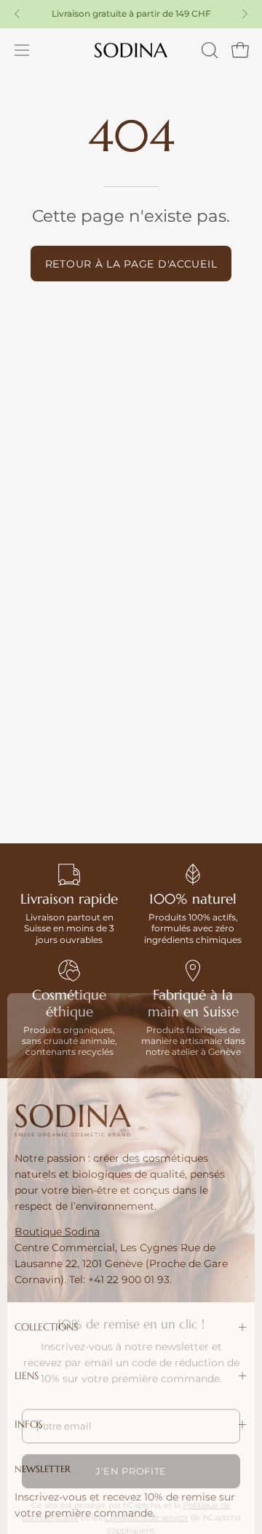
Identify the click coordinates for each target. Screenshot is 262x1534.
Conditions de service (146, 1492)
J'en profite (131, 1445)
